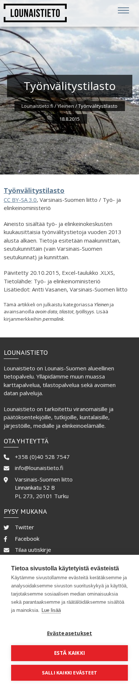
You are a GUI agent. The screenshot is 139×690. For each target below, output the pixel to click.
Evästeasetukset (69, 633)
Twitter (24, 527)
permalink (53, 319)
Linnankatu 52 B (35, 487)
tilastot (66, 311)
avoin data (46, 311)
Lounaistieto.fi (37, 106)
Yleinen (65, 106)
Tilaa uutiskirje (33, 549)
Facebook (27, 538)
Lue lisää (51, 610)
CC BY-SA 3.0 (20, 199)
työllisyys (85, 311)
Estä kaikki (69, 653)
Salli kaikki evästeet (69, 672)
